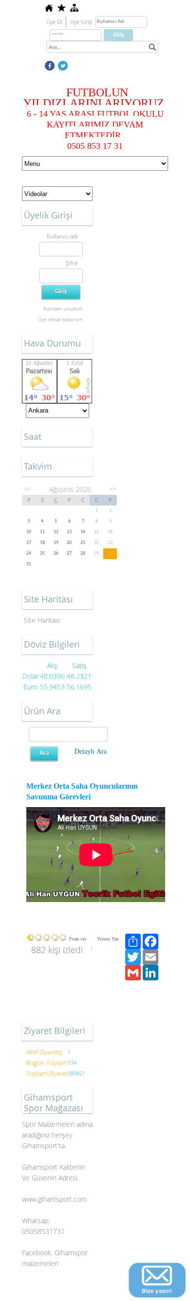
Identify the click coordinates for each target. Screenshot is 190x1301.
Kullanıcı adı (62, 236)
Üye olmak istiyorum (60, 319)
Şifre (71, 263)
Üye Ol (54, 21)
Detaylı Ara (91, 751)
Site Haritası (42, 620)
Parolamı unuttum (63, 308)
